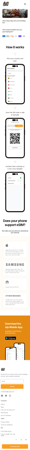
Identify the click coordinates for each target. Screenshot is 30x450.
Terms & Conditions (7, 425)
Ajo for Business (6, 415)
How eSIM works (6, 431)
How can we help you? (8, 410)
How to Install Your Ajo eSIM (8, 434)
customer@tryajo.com (7, 391)
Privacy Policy (5, 422)
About (3, 404)
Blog (2, 407)
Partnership (4, 412)
